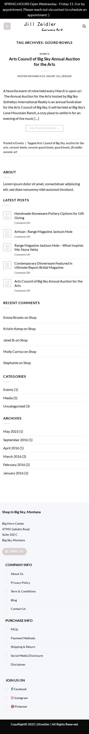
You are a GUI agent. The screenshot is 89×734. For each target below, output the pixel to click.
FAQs (14, 629)
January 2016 (13, 473)
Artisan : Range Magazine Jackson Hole (43, 231)
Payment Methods (23, 638)
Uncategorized (14, 406)
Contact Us (18, 609)
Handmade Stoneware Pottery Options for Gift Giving (49, 215)
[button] (7, 26)
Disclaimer (18, 664)
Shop (33, 317)
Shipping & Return (23, 647)
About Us (17, 574)
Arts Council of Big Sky (51, 143)
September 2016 (15, 440)
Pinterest (20, 706)
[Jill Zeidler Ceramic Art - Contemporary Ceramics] (44, 26)
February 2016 (14, 464)
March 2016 (12, 456)
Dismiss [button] (56, 15)
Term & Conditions (23, 591)
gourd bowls (62, 147)
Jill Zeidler (64, 76)
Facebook (20, 689)
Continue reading (44, 128)
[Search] (84, 26)
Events (44, 53)
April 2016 (11, 448)
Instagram (21, 698)
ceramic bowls (18, 147)
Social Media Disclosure (27, 655)
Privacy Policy (20, 582)
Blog (14, 600)
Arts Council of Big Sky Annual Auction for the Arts (44, 61)
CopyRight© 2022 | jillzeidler (30, 724)
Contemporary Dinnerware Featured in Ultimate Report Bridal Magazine (43, 265)
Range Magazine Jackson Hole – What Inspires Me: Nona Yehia (48, 247)
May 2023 (10, 431)
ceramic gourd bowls (41, 147)
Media (8, 398)
